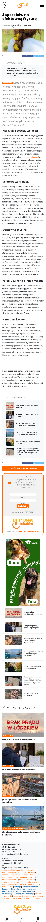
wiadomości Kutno (27, 877)
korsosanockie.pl (8, 889)
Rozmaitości (7, 83)
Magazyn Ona (25, 884)
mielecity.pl (31, 889)
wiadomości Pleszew (10, 884)
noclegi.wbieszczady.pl (25, 894)
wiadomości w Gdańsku (13, 898)
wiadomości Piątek (20, 896)
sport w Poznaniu (36, 896)
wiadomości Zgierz (9, 875)
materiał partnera (13, 27)
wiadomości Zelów (26, 875)
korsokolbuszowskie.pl (31, 887)
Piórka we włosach (30, 157)
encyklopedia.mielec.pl (25, 891)
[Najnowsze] (22, 918)
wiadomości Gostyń (27, 879)
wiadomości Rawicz (29, 882)
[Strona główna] (7, 918)
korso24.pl (21, 889)
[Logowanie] (38, 918)
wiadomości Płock (9, 872)
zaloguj (23, 506)
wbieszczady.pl (8, 894)
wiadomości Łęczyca (10, 877)
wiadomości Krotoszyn (11, 882)
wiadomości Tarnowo (32, 898)
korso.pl (17, 887)
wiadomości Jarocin (10, 879)
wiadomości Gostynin (26, 872)
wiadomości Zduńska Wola (12, 870)
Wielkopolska (7, 887)
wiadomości (36, 884)
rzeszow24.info (8, 891)
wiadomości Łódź (31, 870)
